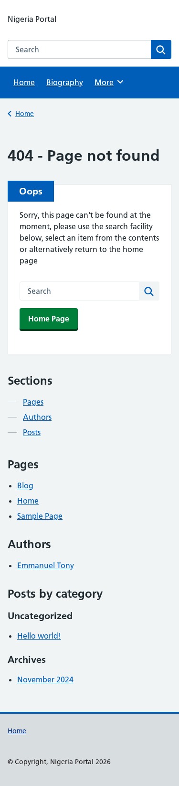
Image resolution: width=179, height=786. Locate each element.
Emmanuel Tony (45, 565)
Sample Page (40, 516)
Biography (64, 82)
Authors (37, 417)
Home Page (48, 318)
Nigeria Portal (32, 19)
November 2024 (45, 679)
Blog (25, 485)
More (107, 82)
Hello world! (39, 635)
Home (24, 82)
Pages (33, 402)
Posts (32, 432)
